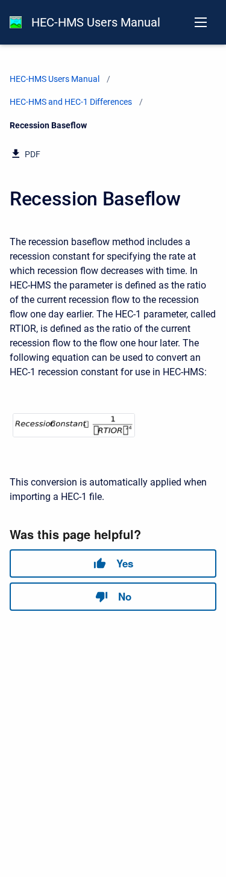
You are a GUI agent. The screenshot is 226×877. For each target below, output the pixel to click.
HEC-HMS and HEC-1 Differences (71, 102)
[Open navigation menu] (201, 22)
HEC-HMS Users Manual (95, 22)
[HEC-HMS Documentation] (16, 22)
